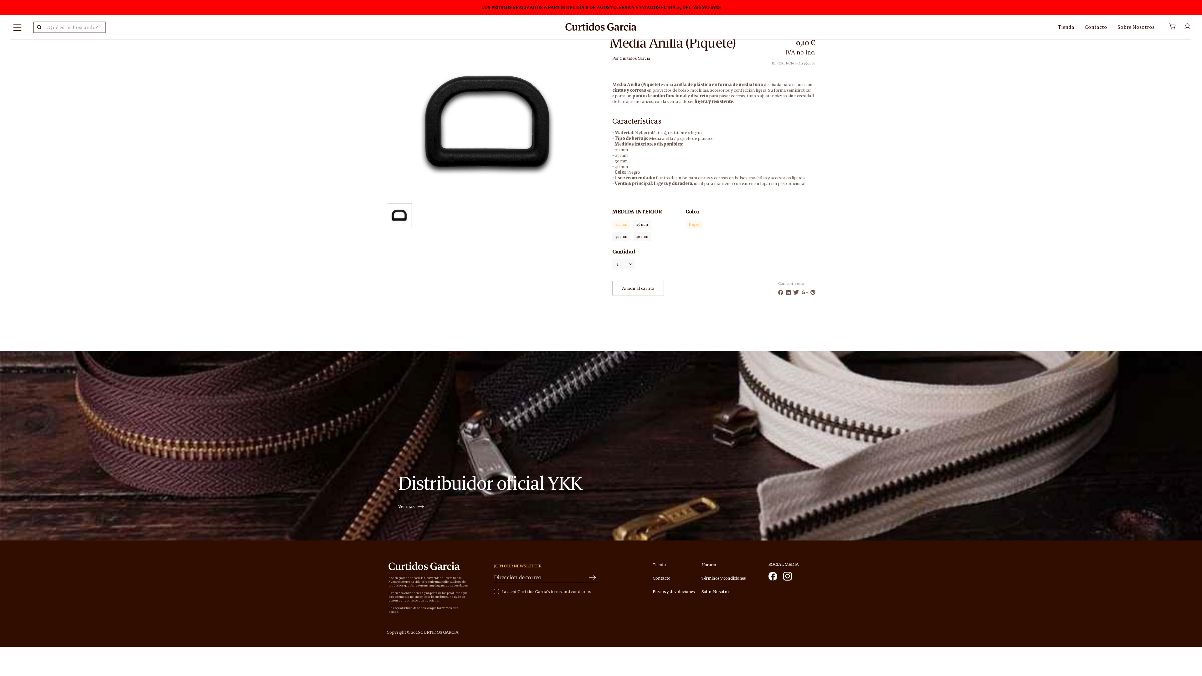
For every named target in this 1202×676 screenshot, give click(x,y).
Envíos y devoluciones (674, 591)
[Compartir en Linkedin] (788, 292)
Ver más (406, 506)
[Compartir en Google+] (805, 292)
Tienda (1066, 27)
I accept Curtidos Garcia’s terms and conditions (546, 591)
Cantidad (623, 251)
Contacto (1096, 27)
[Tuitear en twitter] (796, 292)
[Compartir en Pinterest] (812, 292)
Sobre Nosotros (1135, 27)
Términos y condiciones (723, 578)
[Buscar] (39, 27)
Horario (708, 564)
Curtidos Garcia (634, 58)
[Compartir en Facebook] (780, 292)
